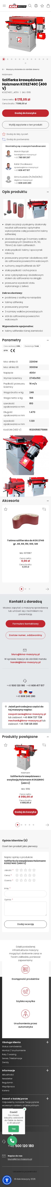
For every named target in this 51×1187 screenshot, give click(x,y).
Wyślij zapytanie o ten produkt (25, 124)
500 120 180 (16, 685)
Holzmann (7, 74)
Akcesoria (10, 500)
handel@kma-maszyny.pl (25, 662)
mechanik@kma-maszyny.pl (25, 720)
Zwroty (5, 1062)
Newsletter (7, 1078)
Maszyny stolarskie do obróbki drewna (22, 69)
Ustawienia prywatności (25, 1171)
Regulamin (7, 1082)
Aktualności (8, 1074)
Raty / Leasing (9, 1054)
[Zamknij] (24, 1109)
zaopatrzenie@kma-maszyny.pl (27, 714)
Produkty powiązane (20, 736)
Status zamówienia (11, 1046)
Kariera (5, 1090)
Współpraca (8, 1086)
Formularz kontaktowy (26, 623)
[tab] (25, 663)
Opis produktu (14, 191)
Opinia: (7, 899)
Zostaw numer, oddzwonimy (25, 635)
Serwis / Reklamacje (12, 1058)
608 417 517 (35, 685)
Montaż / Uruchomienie (14, 1050)
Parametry (11, 340)
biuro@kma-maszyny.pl (25, 654)
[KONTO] (36, 5)
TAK (13, 1129)
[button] (3, 59)
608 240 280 (25, 696)
